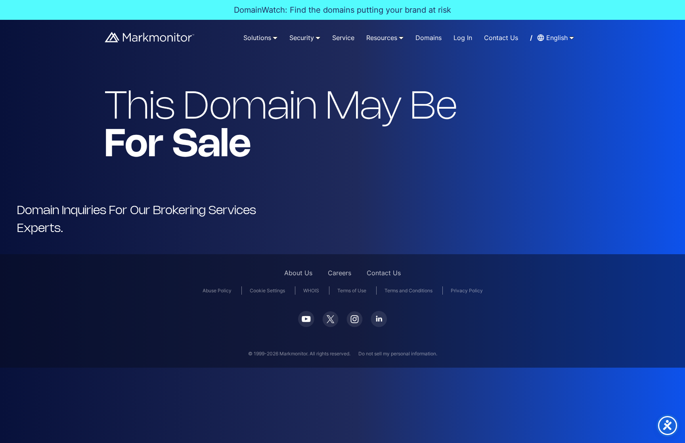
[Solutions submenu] (275, 37)
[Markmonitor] (150, 40)
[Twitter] (330, 324)
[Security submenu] (318, 37)
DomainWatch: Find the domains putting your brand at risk (342, 10)
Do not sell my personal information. (397, 354)
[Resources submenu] (401, 37)
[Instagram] (354, 324)
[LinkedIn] (379, 324)
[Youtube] (306, 324)
